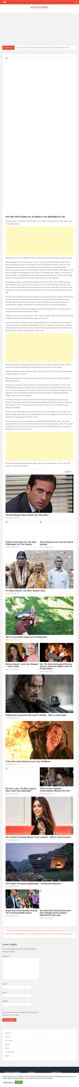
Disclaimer (31, 1072)
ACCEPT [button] (18, 1082)
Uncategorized (10, 1052)
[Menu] (4, 2)
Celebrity (8, 1033)
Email (4, 992)
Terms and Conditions (12, 1072)
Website (5, 1001)
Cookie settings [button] (8, 1082)
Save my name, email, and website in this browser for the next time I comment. (20, 1013)
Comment (6, 956)
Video (7, 1056)
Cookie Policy (56, 1072)
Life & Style (8, 1040)
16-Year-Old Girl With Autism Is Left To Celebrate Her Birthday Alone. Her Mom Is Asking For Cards (39, 934)
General (7, 1037)
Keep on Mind (39, 7)
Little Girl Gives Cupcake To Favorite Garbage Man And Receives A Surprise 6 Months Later (38, 47)
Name (5, 984)
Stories (7, 1048)
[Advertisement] (39, 29)
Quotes (7, 1044)
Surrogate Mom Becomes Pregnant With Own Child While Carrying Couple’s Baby (34, 930)
